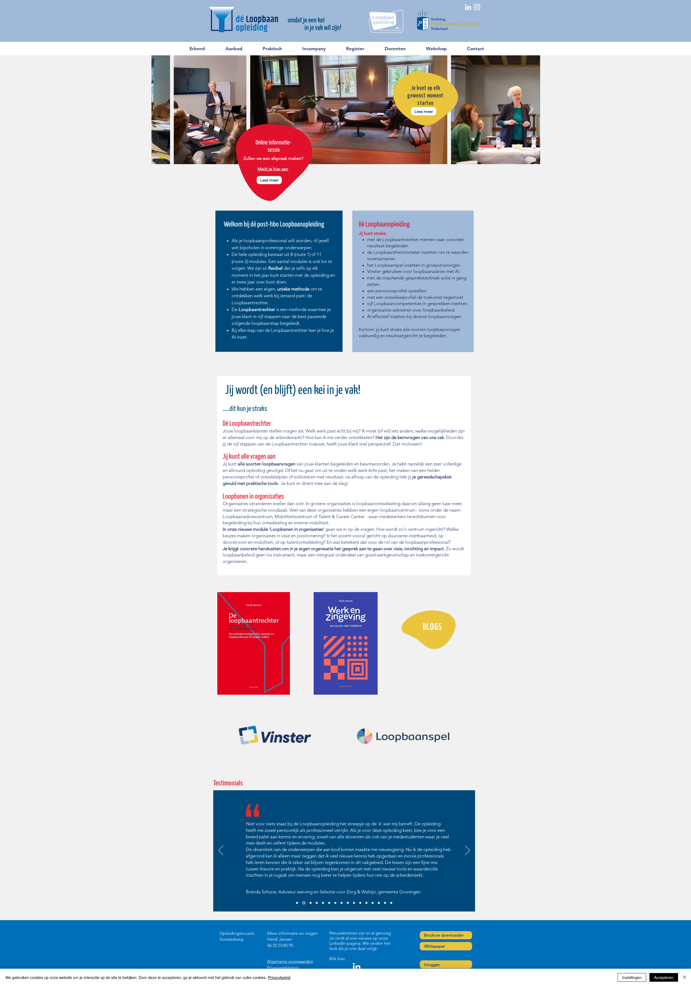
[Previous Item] (161, 109)
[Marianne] (379, 903)
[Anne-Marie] (342, 903)
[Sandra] (297, 903)
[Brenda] (303, 903)
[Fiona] (335, 903)
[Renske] (366, 903)
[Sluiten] (684, 977)
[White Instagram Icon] (477, 7)
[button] (239, 48)
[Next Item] (531, 109)
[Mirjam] (354, 903)
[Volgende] (467, 851)
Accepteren (663, 977)
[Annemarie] (373, 903)
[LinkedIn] (356, 966)
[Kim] (360, 903)
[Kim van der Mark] (329, 903)
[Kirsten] (348, 903)
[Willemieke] (323, 903)
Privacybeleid (279, 977)
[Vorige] (220, 851)
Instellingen (632, 977)
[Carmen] (385, 903)
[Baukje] (317, 903)
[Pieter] (310, 902)
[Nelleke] (391, 903)
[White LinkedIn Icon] (468, 7)
